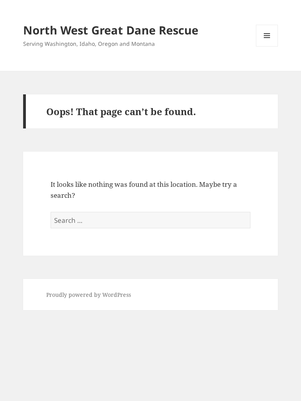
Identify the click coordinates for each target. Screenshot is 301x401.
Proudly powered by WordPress (88, 294)
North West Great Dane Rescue (110, 30)
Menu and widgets (267, 46)
